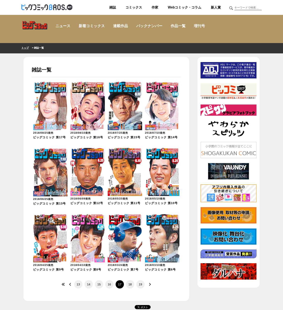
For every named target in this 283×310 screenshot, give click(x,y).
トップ (25, 47)
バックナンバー (149, 26)
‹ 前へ (70, 284)
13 (78, 284)
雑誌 (112, 7)
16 (109, 284)
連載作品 (120, 26)
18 (130, 284)
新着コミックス (92, 26)
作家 (155, 7)
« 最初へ (64, 284)
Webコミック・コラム (184, 7)
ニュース (63, 26)
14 (88, 284)
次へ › (149, 284)
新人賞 (216, 7)
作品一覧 (178, 26)
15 (99, 284)
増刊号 (199, 26)
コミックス (134, 7)
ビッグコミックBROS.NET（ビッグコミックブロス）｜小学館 (46, 7)
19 (140, 284)
